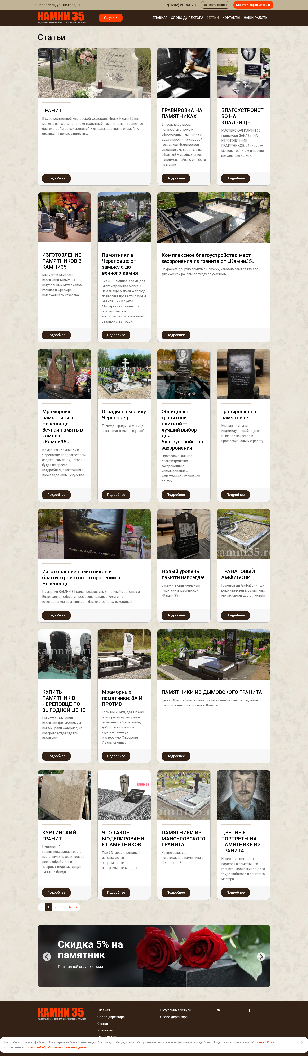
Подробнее (56, 178)
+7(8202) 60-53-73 (180, 5)
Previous (47, 956)
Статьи (213, 18)
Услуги (109, 18)
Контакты (231, 18)
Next (261, 956)
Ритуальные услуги (175, 1010)
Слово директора (187, 18)
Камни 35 (263, 1042)
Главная (160, 18)
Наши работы (256, 18)
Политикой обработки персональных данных (58, 1047)
